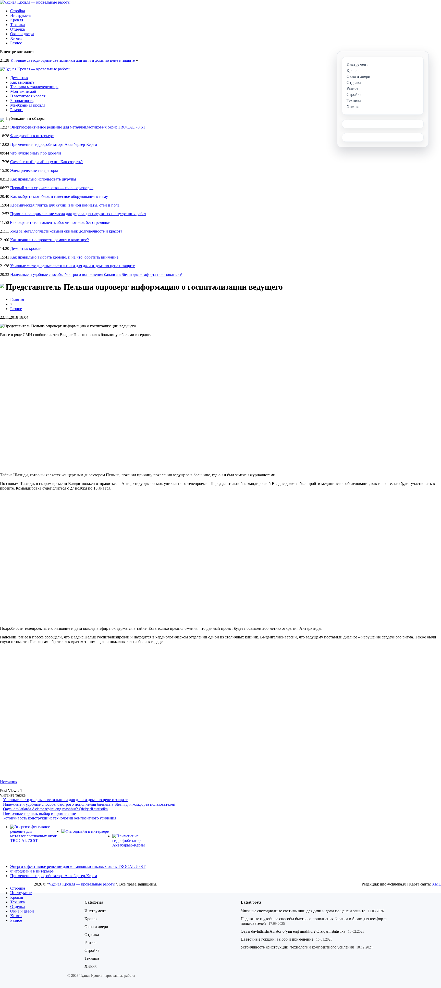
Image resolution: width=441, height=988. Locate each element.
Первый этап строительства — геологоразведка (51, 188)
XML (436, 884)
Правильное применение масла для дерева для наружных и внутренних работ (78, 214)
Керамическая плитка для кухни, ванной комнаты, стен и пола (64, 205)
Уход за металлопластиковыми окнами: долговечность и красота (66, 231)
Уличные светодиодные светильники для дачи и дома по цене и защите (72, 60)
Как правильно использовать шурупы (43, 179)
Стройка (17, 11)
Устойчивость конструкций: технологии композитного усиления (59, 818)
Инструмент (21, 15)
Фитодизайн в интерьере (32, 136)
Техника (17, 24)
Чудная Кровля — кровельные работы (82, 884)
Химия (16, 38)
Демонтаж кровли (26, 248)
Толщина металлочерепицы (34, 87)
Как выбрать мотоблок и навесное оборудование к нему (59, 196)
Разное (16, 43)
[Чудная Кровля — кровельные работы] (35, 2)
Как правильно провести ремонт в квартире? (49, 240)
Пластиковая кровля (27, 96)
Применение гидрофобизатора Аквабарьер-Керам (53, 144)
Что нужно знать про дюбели (35, 153)
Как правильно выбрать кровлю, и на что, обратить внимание (64, 257)
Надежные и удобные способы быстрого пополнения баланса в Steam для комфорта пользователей (96, 274)
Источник (8, 782)
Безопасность (21, 100)
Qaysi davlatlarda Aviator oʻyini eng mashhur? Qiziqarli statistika (55, 809)
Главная (17, 299)
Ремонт (16, 110)
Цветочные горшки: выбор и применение (39, 813)
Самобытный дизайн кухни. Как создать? (46, 162)
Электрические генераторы (34, 170)
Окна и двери (22, 34)
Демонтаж (19, 77)
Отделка (17, 29)
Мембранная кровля (27, 105)
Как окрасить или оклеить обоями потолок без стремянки (60, 222)
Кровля (16, 20)
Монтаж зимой (23, 91)
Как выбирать (22, 82)
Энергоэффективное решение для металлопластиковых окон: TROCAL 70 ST (77, 127)
